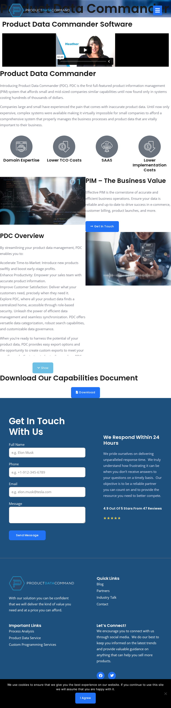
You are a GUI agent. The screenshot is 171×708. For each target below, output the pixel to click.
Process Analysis (21, 631)
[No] (165, 693)
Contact (102, 604)
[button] (157, 10)
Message (15, 503)
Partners (103, 590)
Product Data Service (25, 638)
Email (13, 484)
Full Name (16, 444)
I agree (85, 698)
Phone (14, 464)
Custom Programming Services (32, 644)
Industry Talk (106, 597)
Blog (100, 584)
